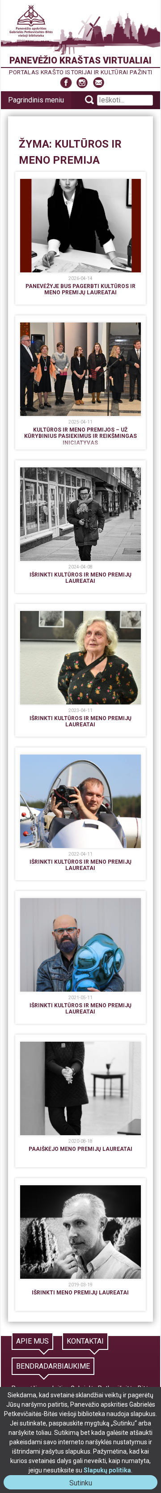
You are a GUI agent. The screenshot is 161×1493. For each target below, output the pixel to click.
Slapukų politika (107, 1470)
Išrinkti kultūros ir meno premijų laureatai (80, 578)
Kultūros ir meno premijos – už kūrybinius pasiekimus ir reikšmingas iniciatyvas (80, 436)
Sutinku (84, 1483)
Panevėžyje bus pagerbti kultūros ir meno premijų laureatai (80, 289)
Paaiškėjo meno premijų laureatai (80, 1149)
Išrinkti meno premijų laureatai (80, 1292)
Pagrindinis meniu (36, 100)
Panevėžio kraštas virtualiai (80, 60)
